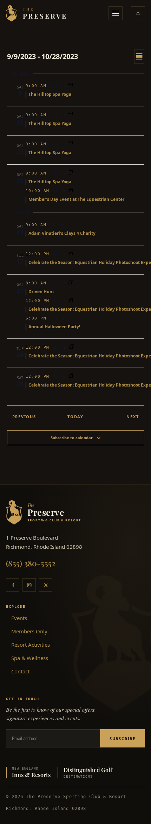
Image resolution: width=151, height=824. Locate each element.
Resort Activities (30, 644)
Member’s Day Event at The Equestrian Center (76, 199)
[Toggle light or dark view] (138, 13)
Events (19, 617)
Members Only (29, 631)
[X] (45, 585)
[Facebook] (12, 585)
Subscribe (123, 738)
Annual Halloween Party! (54, 327)
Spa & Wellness (29, 657)
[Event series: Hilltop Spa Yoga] (70, 85)
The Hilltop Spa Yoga (49, 94)
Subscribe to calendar (72, 437)
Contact (20, 671)
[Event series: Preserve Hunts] (70, 282)
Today (75, 416)
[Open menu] (116, 13)
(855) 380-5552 (30, 563)
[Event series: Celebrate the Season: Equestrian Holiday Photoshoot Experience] (71, 253)
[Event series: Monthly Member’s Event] (71, 190)
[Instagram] (29, 585)
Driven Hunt (41, 292)
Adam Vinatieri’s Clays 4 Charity (62, 233)
